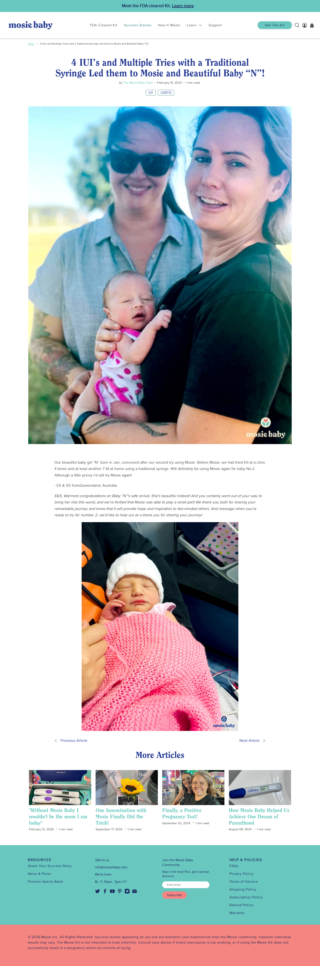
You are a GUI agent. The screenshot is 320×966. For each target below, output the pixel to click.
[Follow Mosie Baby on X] (97, 893)
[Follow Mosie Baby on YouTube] (112, 893)
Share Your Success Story (50, 866)
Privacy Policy (241, 874)
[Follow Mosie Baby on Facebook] (105, 893)
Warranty (237, 913)
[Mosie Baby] (30, 25)
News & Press (39, 874)
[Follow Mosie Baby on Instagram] (127, 893)
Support (215, 25)
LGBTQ (166, 92)
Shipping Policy (242, 889)
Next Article (249, 740)
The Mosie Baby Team (137, 83)
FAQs (233, 866)
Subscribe (174, 895)
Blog (31, 43)
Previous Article (74, 740)
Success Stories (137, 25)
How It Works (169, 25)
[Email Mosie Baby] (134, 893)
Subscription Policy (246, 897)
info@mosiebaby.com (111, 867)
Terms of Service (243, 881)
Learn (191, 25)
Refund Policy (241, 905)
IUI (151, 92)
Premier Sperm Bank (45, 881)
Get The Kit (275, 25)
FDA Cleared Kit (104, 25)
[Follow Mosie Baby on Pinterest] (119, 893)
